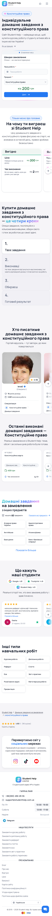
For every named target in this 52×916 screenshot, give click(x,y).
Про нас (5, 869)
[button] (26, 902)
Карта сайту (7, 884)
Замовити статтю (10, 844)
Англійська (8, 532)
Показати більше (11, 616)
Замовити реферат (10, 840)
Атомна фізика (35, 532)
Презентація (9, 689)
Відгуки (5, 873)
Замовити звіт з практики (13, 851)
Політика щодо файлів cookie (15, 896)
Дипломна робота (36, 659)
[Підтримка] (40, 3)
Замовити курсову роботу (13, 832)
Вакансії (5, 880)
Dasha (14, 620)
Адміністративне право (36, 524)
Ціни (4, 877)
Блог (4, 865)
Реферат (7, 667)
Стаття (31, 667)
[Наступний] (48, 171)
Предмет (7, 77)
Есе (5, 674)
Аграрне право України (10, 524)
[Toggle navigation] (47, 4)
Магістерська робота (37, 682)
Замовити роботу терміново (14, 855)
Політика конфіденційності (14, 888)
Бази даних (8, 539)
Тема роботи (9, 67)
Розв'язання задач (11, 682)
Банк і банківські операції (35, 540)
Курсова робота (10, 659)
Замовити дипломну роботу (14, 836)
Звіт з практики (35, 674)
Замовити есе (8, 848)
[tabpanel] (26, 80)
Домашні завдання (12, 411)
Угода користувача (10, 892)
